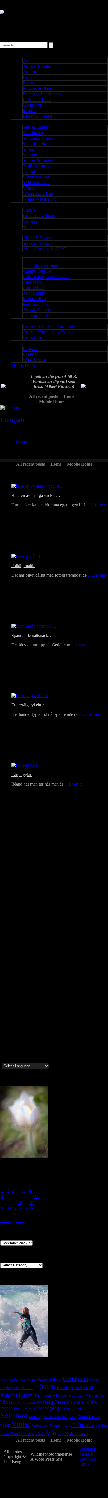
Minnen (61, 1395)
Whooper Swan (36, 177)
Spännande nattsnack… (32, 635)
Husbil (27, 1387)
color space (32, 282)
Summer (30, 154)
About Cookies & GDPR (45, 249)
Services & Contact (39, 243)
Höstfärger (65, 1388)
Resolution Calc (37, 304)
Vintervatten (60, 1425)
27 (31, 1208)
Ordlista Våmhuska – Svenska (49, 332)
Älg (60, 1434)
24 (14, 1208)
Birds (27, 77)
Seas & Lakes (35, 127)
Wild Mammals (36, 182)
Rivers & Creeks (37, 116)
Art (26, 60)
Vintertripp (40, 1425)
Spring (28, 149)
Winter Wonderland (40, 199)
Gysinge (94, 1379)
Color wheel (33, 287)
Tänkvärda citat (36, 315)
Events (29, 83)
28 (36, 1208)
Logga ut (30, 354)
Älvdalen (71, 1434)
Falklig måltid (23, 565)
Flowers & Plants (38, 88)
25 (20, 1208)
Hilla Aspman (46, 265)
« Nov (5, 1220)
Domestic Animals (39, 215)
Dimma (31, 1380)
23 (9, 1208)
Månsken (15, 1402)
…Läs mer (18, 441)
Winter (28, 188)
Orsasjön (63, 1402)
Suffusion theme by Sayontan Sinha (87, 1456)
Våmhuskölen (22, 1434)
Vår (51, 1433)
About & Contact (38, 237)
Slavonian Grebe (37, 138)
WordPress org (35, 359)
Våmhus (83, 1424)
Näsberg (45, 1402)
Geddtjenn (75, 1378)
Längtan (12, 419)
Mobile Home (23, 365)
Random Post (34, 298)
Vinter (20, 1424)
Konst (8, 1395)
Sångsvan (69, 1416)
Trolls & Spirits (36, 166)
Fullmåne (56, 1379)
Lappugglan (21, 774)
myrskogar (78, 1396)
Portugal (20, 1408)
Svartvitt (52, 1416)
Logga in (30, 348)
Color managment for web (46, 276)
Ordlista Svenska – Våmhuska (49, 326)
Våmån (40, 1434)
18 (20, 1202)
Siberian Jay (33, 132)
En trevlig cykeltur (27, 705)
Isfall (78, 1388)
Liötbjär (45, 1395)
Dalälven (19, 1379)
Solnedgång (47, 1408)
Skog (31, 1408)
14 (36, 1196)
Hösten (45, 1386)
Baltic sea (6, 1380)
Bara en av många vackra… (35, 495)
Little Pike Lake (37, 99)
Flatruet (43, 1380)
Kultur (28, 1395)
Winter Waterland (38, 193)
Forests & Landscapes (42, 94)
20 (31, 1202)
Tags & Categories (39, 309)
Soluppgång (70, 1408)
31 (14, 1214)
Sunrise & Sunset (38, 160)
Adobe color (34, 293)
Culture (29, 210)
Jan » (19, 1220)
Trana (82, 1416)
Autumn (30, 71)
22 (3, 1208)
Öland (83, 1434)
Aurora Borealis (37, 66)
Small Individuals (38, 143)
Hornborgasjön (10, 1388)
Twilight (30, 171)
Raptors (29, 110)
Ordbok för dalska (39, 337)
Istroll (88, 1387)
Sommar (14, 1415)
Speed (28, 226)
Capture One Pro (37, 271)
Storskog (35, 1417)
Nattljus (29, 1402)
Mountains (32, 105)
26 (25, 1208)
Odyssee (30, 221)
